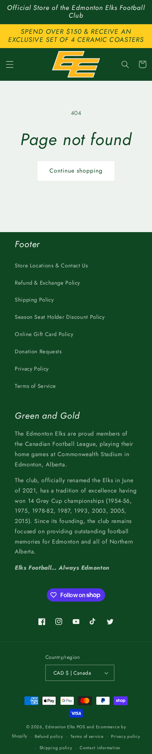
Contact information (100, 748)
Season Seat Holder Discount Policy (59, 317)
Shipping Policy (34, 300)
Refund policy (49, 736)
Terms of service (87, 736)
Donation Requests (38, 351)
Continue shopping (76, 170)
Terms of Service (35, 386)
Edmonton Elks (60, 727)
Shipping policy (55, 748)
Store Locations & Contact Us (51, 265)
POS (81, 727)
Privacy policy (125, 736)
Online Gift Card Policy (44, 334)
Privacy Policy (32, 369)
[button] (9, 64)
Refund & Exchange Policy (47, 283)
